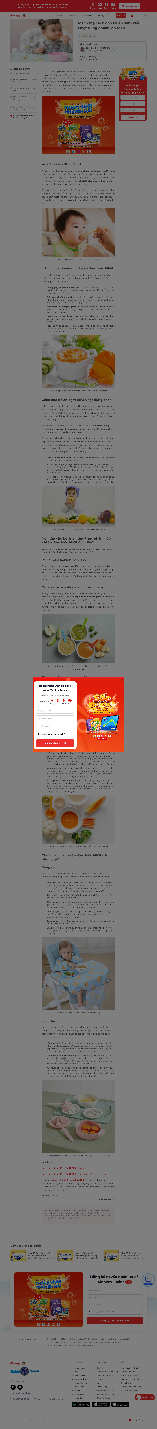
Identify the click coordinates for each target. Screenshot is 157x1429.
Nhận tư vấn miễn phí (55, 743)
